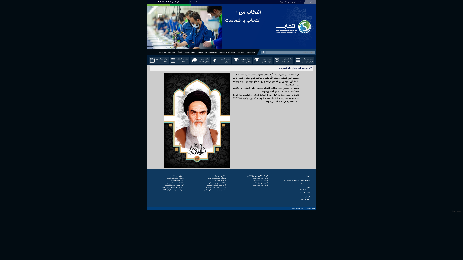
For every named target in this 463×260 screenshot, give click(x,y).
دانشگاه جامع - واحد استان (217, 183)
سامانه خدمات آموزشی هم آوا (266, 60)
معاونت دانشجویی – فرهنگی (186, 52)
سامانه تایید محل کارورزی (224, 60)
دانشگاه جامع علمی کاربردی (217, 178)
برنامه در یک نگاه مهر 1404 (182, 60)
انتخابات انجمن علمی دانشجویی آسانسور (288, 2)
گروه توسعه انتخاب (220, 180)
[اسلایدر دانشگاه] (210, 31)
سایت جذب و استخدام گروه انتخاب (215, 190)
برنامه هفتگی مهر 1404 (161, 60)
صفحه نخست (251, 52)
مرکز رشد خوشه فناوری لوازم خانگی (215, 187)
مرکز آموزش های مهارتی (167, 52)
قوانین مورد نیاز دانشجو (260, 178)
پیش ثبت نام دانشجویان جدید (287, 60)
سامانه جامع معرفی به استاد (204, 60)
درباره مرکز (241, 52)
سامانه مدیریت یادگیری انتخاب (246, 60)
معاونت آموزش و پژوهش (227, 52)
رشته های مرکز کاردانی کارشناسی (307, 60)
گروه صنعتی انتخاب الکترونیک (216, 185)
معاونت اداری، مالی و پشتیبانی (207, 52)
